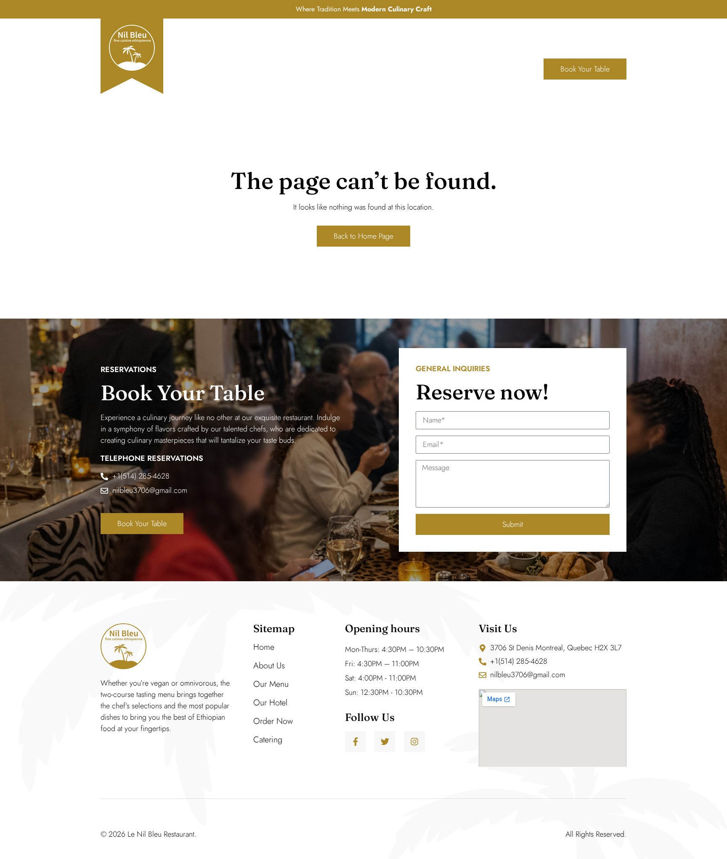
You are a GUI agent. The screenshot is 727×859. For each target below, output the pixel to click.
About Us (302, 69)
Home (258, 69)
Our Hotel (270, 703)
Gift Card (479, 69)
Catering (267, 740)
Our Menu (362, 69)
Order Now (273, 721)
